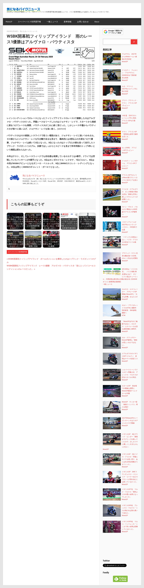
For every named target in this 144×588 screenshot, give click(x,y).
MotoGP (9, 21)
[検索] (134, 41)
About (96, 21)
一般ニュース (52, 21)
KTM (123, 315)
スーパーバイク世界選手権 (29, 21)
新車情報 (67, 21)
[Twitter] (9, 189)
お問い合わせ (83, 21)
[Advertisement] (120, 546)
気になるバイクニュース (28, 31)
